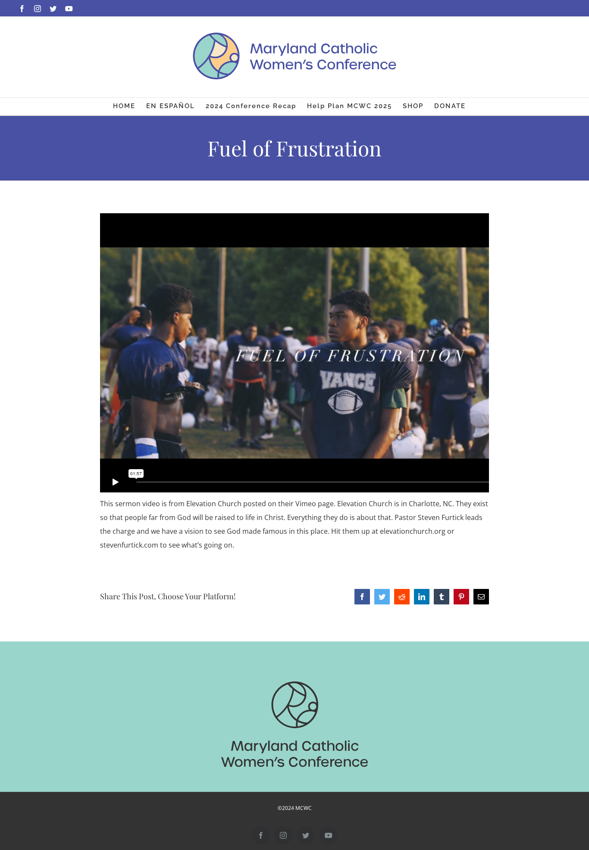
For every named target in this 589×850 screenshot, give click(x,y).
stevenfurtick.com (129, 545)
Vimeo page (314, 503)
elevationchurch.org (412, 531)
